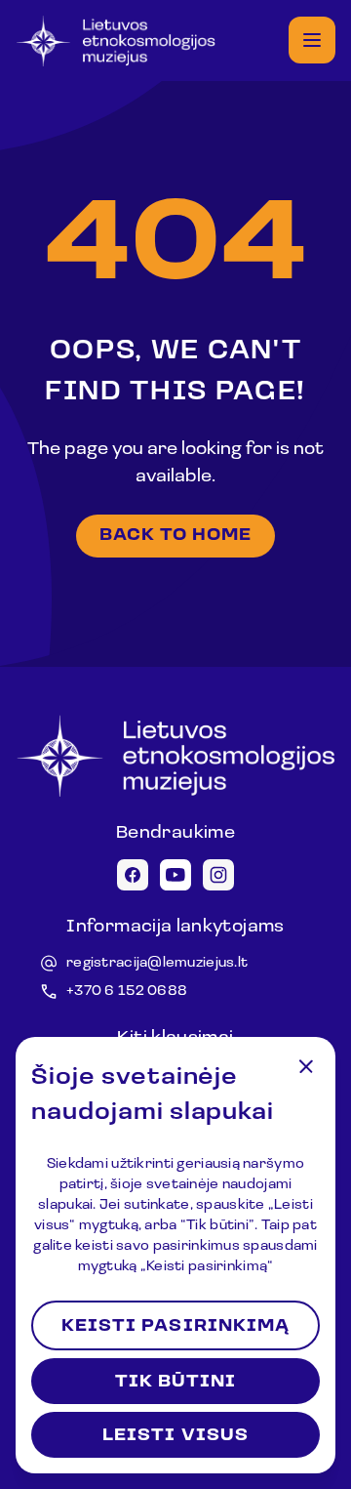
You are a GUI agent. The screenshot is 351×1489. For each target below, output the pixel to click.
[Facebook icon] (132, 874)
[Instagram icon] (218, 874)
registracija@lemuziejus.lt (157, 963)
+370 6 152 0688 (126, 991)
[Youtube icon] (175, 874)
